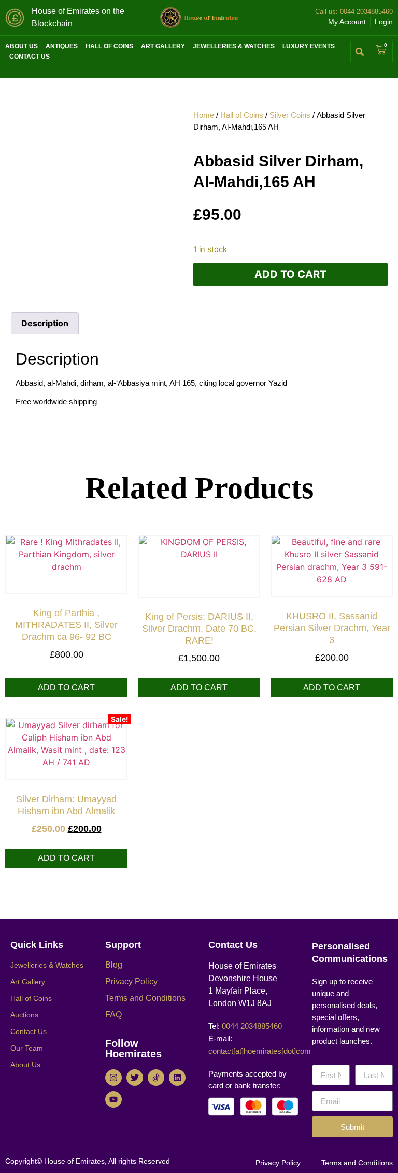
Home (203, 114)
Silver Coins (289, 114)
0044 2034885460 (365, 12)
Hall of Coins (109, 46)
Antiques (62, 46)
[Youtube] (113, 1099)
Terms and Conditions (145, 998)
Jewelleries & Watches (234, 46)
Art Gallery (163, 46)
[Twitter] (134, 1077)
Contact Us (29, 56)
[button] (359, 51)
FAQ (113, 1014)
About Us (21, 46)
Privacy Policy (131, 981)
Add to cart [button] (66, 687)
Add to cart (290, 274)
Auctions (24, 1015)
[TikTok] (156, 1077)
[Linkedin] (177, 1077)
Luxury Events (308, 46)
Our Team (26, 1048)
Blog (113, 964)
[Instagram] (113, 1077)
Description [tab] (44, 323)
